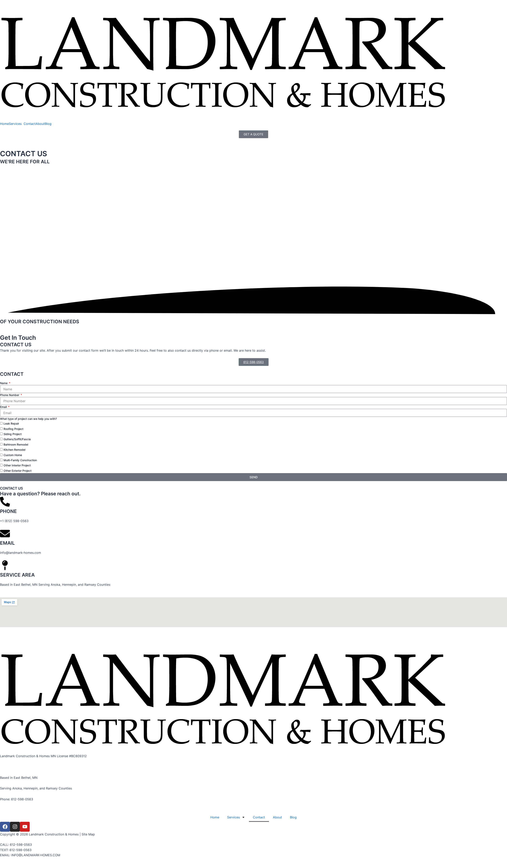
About (40, 123)
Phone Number (10, 395)
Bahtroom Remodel (16, 444)
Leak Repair (11, 423)
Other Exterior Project (17, 470)
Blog (48, 123)
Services (15, 123)
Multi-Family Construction (20, 460)
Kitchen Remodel (14, 449)
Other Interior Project (17, 465)
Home (4, 123)
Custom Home (13, 454)
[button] (16, 123)
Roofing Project (13, 429)
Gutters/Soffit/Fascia (17, 439)
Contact (30, 123)
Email (4, 407)
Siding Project (13, 434)
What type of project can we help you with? (28, 418)
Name (4, 383)
